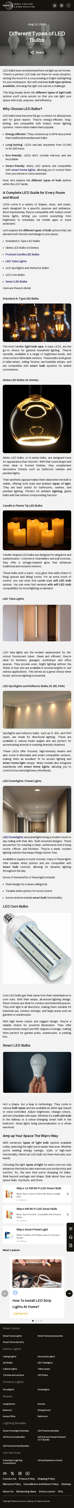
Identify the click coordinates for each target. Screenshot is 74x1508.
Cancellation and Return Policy (41, 1484)
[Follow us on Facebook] (5, 1473)
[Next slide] (69, 1293)
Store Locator (47, 1491)
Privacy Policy (27, 1479)
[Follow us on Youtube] (27, 1473)
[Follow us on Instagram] (20, 1473)
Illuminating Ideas (26, 1491)
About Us (8, 1491)
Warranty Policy (12, 1484)
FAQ (60, 1491)
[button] (54, 5)
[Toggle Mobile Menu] (68, 5)
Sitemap (66, 1484)
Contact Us (9, 1479)
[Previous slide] (4, 1293)
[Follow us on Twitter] (12, 1473)
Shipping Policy (46, 1479)
